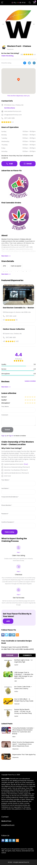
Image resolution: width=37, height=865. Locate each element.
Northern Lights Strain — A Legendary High (23, 661)
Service (4, 397)
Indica (16, 691)
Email (29, 163)
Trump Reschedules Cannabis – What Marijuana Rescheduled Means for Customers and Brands (23, 731)
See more (4, 256)
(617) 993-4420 (11, 316)
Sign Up (4, 436)
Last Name (5, 488)
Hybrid (16, 665)
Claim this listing (7, 56)
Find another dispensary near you (18, 96)
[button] (3, 24)
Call (11, 163)
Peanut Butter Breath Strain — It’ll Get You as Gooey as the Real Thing (23, 711)
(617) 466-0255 (27, 247)
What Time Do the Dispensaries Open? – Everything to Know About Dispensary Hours (23, 744)
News (13, 736)
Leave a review (30, 381)
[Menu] (2, 2)
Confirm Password (7, 522)
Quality (4, 400)
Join (8, 621)
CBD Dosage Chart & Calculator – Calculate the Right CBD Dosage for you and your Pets (23, 675)
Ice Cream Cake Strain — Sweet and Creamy (23, 687)
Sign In (11, 436)
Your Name (5, 406)
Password (4, 513)
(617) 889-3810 (11, 337)
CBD (15, 681)
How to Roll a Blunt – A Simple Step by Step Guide (23, 700)
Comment (4, 415)
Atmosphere (5, 403)
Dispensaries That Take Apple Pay (24, 754)
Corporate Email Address (9, 497)
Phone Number (6, 505)
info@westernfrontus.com (10, 247)
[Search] (29, 2)
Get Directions (9, 108)
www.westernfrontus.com (24, 249)
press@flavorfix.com (7, 825)
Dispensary (15, 749)
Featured (16, 704)
